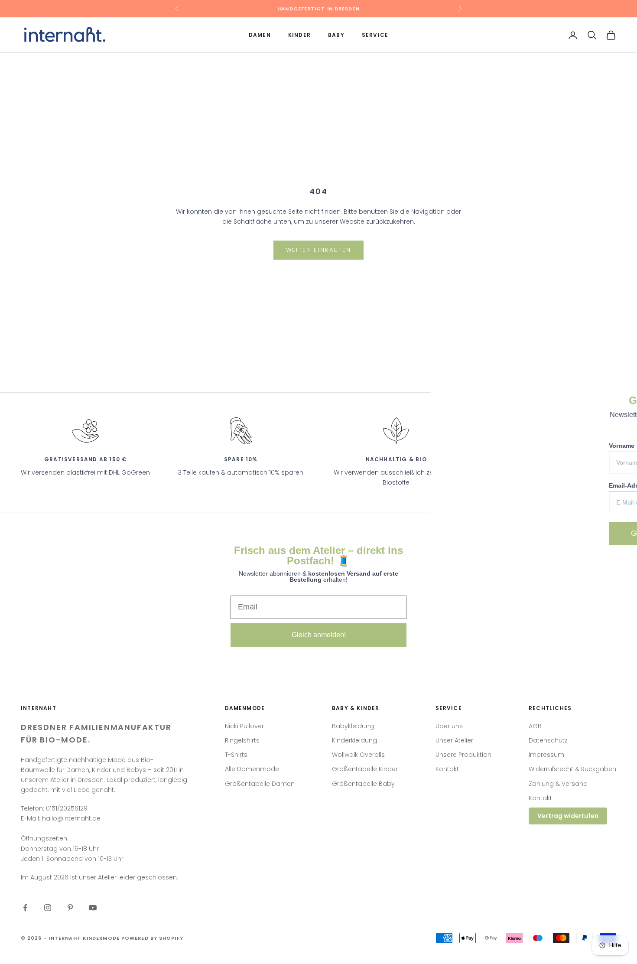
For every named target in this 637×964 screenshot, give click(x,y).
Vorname (482, 445)
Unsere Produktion (463, 754)
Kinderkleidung (354, 740)
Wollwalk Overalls (358, 754)
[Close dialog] (618, 392)
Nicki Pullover (244, 726)
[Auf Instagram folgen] (47, 907)
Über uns (449, 726)
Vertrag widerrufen (567, 815)
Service (375, 35)
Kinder (299, 35)
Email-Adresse (490, 485)
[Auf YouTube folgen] (92, 907)
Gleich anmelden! (319, 634)
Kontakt (447, 769)
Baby (336, 35)
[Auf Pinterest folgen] (70, 907)
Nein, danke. (544, 561)
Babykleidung (353, 726)
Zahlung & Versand (558, 783)
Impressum (546, 754)
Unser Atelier (454, 740)
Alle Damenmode (252, 769)
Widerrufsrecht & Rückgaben (572, 769)
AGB (535, 726)
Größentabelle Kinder (365, 769)
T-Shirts (236, 754)
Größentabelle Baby (363, 783)
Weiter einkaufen (318, 250)
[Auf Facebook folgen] (25, 907)
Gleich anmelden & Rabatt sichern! (544, 533)
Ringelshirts (242, 740)
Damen (260, 35)
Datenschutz (548, 740)
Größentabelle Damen (260, 783)
